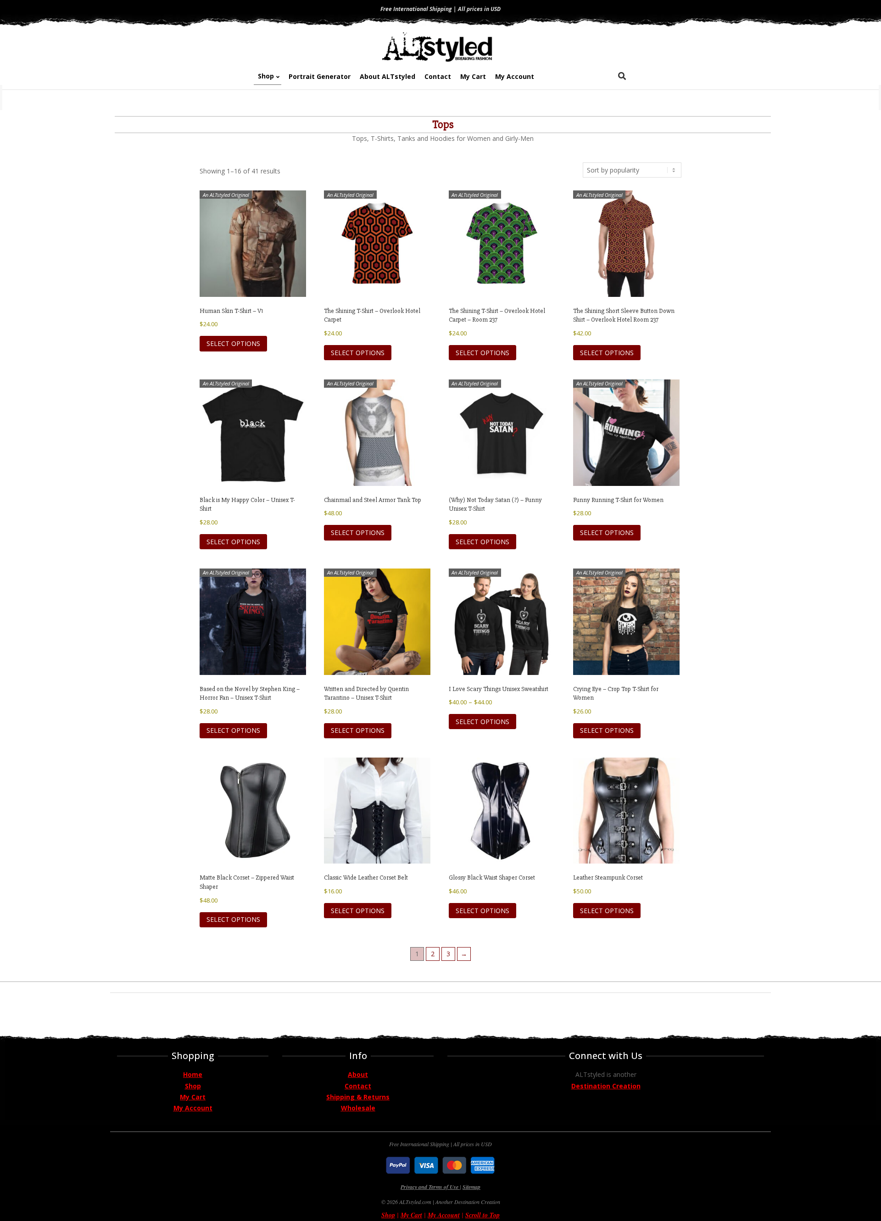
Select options (233, 343)
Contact (358, 1086)
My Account (192, 1108)
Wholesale (358, 1108)
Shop (193, 1086)
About (358, 1074)
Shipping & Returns (358, 1097)
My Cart (193, 1097)
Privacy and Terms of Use (430, 1187)
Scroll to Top (482, 1215)
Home (192, 1074)
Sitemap (471, 1187)
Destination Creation (606, 1086)
